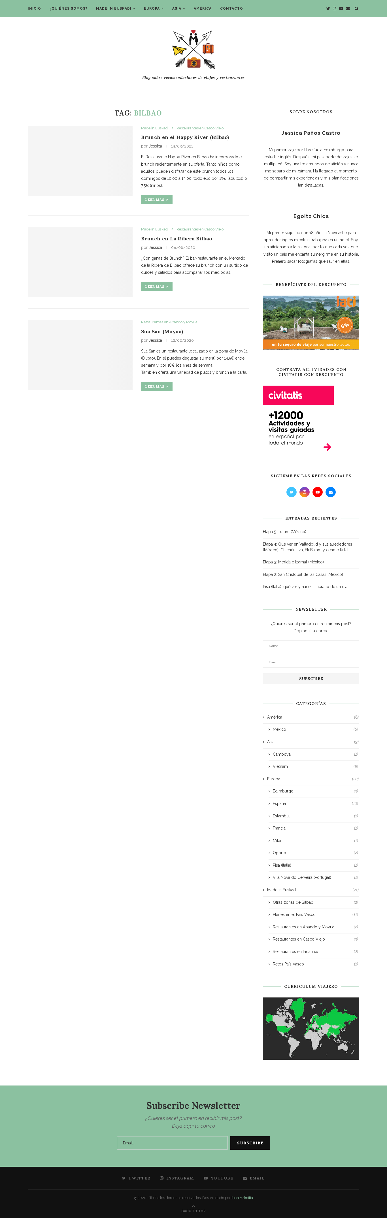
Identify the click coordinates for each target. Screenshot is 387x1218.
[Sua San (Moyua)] (80, 355)
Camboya (315, 754)
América (203, 8)
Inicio (34, 8)
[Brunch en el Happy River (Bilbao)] (80, 161)
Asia (176, 8)
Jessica (155, 146)
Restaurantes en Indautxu (315, 951)
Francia (315, 828)
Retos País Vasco (315, 964)
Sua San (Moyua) (162, 331)
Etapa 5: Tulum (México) (284, 531)
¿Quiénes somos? (69, 8)
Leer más (155, 199)
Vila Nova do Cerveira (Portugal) (315, 877)
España (315, 803)
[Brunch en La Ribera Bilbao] (80, 262)
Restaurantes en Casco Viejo (200, 128)
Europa (152, 8)
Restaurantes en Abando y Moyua (169, 322)
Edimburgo (315, 791)
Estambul (315, 816)
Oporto (315, 853)
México (315, 729)
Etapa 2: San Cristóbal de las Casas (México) (303, 574)
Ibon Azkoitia (242, 1198)
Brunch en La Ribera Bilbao (176, 238)
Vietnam (315, 766)
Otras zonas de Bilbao (315, 902)
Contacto (231, 8)
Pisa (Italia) (315, 865)
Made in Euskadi (113, 8)
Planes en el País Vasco (315, 914)
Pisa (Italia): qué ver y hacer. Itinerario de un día (305, 586)
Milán (315, 840)
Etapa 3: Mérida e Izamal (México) (293, 562)
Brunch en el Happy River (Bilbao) (185, 137)
